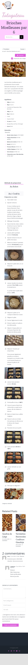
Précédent (6, 49)
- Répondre (21, 556)
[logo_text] (13, 13)
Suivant (22, 49)
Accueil (4, 51)
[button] (3, 530)
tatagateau (12, 566)
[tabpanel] (14, 190)
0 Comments (6, 539)
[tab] (14, 186)
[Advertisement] (14, 168)
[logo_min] (7, 2)
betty (8, 556)
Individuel (9, 503)
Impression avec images (20, 58)
